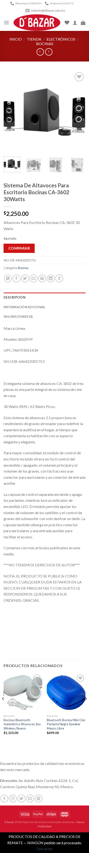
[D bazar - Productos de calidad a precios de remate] (37, 22)
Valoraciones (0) (18, 316)
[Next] (78, 112)
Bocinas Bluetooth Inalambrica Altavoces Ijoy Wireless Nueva (22, 724)
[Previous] (11, 112)
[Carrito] (83, 22)
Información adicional (24, 307)
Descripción (14, 297)
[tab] (44, 297)
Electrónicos (61, 39)
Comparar (19, 248)
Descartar (44, 848)
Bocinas (44, 43)
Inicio (15, 39)
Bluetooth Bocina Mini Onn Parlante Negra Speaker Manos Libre (66, 724)
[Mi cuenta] (75, 22)
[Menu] (6, 22)
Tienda (34, 39)
